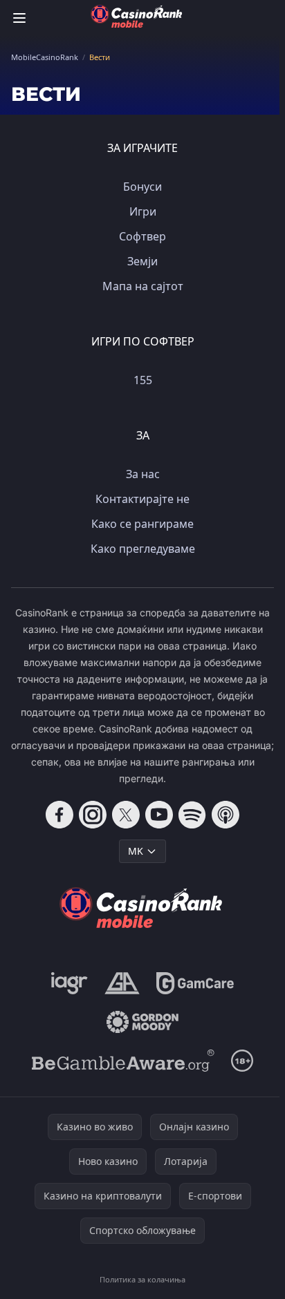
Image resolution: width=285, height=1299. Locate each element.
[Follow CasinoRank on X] (126, 814)
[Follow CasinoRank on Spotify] (192, 814)
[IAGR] (69, 983)
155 (143, 380)
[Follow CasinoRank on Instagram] (93, 814)
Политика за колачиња (142, 1279)
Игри (142, 211)
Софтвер (142, 236)
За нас (143, 474)
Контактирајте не (142, 498)
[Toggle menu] (19, 18)
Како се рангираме (142, 523)
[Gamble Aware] (123, 1061)
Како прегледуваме (143, 548)
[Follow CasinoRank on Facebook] (59, 814)
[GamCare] (194, 983)
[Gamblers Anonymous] (122, 983)
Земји (142, 261)
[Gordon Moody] (142, 1022)
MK (135, 850)
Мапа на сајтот (142, 286)
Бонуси (142, 186)
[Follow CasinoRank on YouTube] (159, 814)
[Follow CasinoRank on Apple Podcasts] (225, 814)
